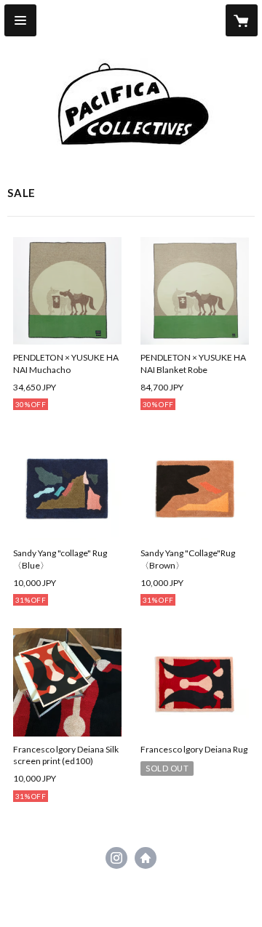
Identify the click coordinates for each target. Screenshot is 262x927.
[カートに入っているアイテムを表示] (242, 20)
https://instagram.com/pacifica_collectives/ (116, 858)
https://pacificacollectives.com (145, 858)
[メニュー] (20, 20)
